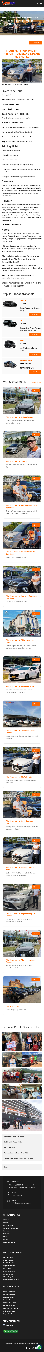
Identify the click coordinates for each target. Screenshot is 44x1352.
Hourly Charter (8, 1257)
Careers (6, 1231)
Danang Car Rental (9, 1303)
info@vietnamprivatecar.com (22, 1203)
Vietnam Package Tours (11, 1279)
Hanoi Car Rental (9, 1291)
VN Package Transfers (11, 1277)
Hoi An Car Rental (9, 1305)
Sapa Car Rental (8, 1297)
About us (6, 1220)
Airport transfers (9, 1265)
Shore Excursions (9, 1271)
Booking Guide (8, 1225)
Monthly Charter (8, 1260)
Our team (6, 1234)
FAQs (5, 1236)
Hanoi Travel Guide (10, 1147)
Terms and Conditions (10, 1228)
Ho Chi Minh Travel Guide (13, 1142)
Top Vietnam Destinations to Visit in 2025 (18, 1158)
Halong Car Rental (9, 1294)
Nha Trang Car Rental (10, 1308)
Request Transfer (9, 1242)
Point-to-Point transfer (11, 1263)
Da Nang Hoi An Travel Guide (14, 1136)
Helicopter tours (8, 1274)
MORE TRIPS (36, 382)
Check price (36, 43)
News (6, 1167)
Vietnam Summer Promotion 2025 (16, 1153)
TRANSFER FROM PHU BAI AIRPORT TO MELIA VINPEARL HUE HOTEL (22, 53)
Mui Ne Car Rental (9, 1311)
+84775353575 (17, 1195)
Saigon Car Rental (9, 1314)
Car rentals (7, 1268)
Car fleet (6, 1222)
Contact (5, 1239)
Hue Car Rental (8, 1300)
